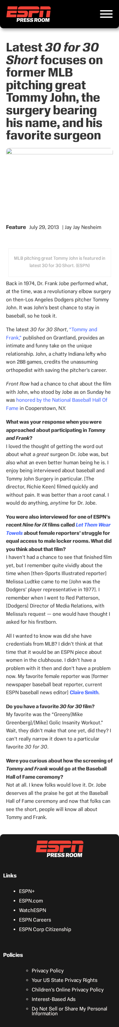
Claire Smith (84, 692)
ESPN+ (27, 891)
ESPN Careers (35, 920)
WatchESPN (32, 910)
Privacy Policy (48, 971)
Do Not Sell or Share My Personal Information (69, 1011)
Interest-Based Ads (54, 999)
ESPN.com (31, 901)
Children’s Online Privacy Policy (68, 990)
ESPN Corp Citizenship (45, 929)
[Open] (106, 14)
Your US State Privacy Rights (64, 980)
